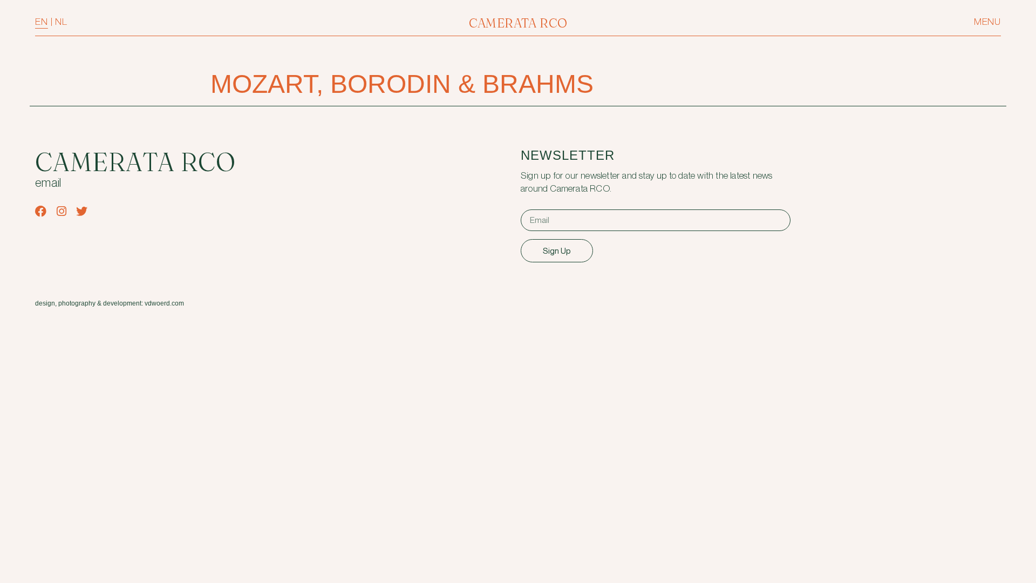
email (48, 183)
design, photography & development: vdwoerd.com (109, 303)
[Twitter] (81, 211)
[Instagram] (61, 211)
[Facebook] (40, 211)
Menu (987, 22)
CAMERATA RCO (518, 23)
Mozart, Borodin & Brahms (402, 84)
